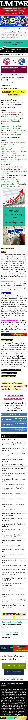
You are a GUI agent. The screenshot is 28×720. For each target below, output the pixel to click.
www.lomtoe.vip (9, 10)
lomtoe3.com (4, 689)
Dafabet (6, 92)
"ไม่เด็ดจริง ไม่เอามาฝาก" (10, 632)
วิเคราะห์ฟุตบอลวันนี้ (13, 34)
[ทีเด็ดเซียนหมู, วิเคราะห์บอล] (14, 334)
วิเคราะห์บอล (17, 689)
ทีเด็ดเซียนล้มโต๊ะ (9, 67)
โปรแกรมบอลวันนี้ (7, 695)
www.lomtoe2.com (9, 12)
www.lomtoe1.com (18, 10)
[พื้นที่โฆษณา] (14, 216)
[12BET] (13, 718)
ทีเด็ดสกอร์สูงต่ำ (8, 614)
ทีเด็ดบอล (20, 702)
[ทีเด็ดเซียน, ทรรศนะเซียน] (14, 235)
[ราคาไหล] (14, 197)
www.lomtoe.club (20, 8)
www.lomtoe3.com (9, 13)
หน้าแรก (3, 34)
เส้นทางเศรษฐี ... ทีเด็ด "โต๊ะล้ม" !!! (13, 622)
